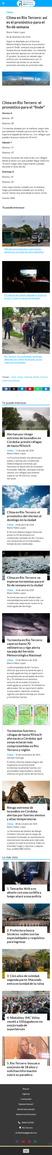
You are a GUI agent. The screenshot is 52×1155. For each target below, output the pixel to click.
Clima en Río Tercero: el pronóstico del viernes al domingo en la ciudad (24, 516)
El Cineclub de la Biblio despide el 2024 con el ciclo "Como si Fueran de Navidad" (25, 297)
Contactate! (26, 1099)
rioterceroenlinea (11, 380)
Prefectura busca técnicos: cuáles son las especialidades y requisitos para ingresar (26, 936)
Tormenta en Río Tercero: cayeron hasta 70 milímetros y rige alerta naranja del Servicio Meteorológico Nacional (25, 647)
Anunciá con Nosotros (26, 1114)
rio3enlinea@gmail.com (26, 1132)
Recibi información (26, 1109)
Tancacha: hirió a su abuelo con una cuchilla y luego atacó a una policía (24, 892)
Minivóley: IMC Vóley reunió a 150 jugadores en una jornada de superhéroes (25, 1023)
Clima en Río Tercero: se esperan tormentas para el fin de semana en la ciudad (25, 581)
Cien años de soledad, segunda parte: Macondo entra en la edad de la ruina (25, 979)
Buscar (26, 1088)
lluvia (20, 377)
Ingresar (26, 1093)
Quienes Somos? (26, 1104)
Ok (26, 1150)
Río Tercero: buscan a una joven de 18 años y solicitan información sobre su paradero (23, 1068)
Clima (9, 12)
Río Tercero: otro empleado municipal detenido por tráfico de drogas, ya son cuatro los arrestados (23, 359)
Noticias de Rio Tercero (36, 377)
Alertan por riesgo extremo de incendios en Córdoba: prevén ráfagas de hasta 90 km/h (24, 439)
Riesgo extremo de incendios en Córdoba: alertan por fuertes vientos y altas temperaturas (26, 813)
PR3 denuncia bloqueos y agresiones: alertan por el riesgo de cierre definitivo (24, 250)
